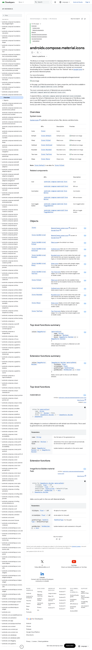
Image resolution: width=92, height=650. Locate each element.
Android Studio (78, 2)
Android (28, 593)
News (27, 606)
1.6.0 (85, 402)
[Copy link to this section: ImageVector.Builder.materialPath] (35, 471)
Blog (27, 609)
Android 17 (62, 591)
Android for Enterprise (29, 596)
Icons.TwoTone (46, 154)
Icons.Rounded (46, 150)
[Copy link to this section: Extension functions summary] (62, 356)
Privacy (39, 607)
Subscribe (69, 646)
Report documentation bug (85, 597)
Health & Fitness (39, 599)
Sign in (88, 2)
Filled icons (54, 242)
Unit (78, 370)
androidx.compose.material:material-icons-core (72, 397)
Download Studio (73, 607)
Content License (76, 546)
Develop (45, 19)
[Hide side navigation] (21, 647)
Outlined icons (55, 249)
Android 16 (62, 594)
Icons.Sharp (45, 159)
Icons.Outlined (46, 145)
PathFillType (69, 368)
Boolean (65, 335)
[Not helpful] (84, 18)
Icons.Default (46, 136)
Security (28, 600)
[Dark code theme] (85, 407)
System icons (34, 120)
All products (30, 635)
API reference (7, 9)
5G (38, 610)
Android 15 (62, 597)
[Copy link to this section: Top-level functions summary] (62, 325)
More (20, 2)
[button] (11, 23)
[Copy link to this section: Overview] (42, 112)
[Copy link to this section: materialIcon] (42, 395)
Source (28, 603)
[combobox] (43, 2)
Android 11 (62, 609)
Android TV (51, 608)
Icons (43, 131)
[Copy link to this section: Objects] (40, 221)
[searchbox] (12, 15)
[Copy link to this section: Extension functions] (52, 461)
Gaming (39, 591)
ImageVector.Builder (66, 337)
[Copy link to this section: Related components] (49, 171)
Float (64, 364)
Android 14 (62, 600)
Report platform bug (84, 592)
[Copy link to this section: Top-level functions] (52, 387)
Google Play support (84, 602)
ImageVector (41, 332)
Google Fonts (77, 69)
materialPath (71, 362)
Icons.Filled (45, 140)
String (61, 333)
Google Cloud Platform (33, 632)
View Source (80, 400)
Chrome (28, 626)
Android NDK (74, 611)
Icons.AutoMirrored (38, 235)
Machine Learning (39, 595)
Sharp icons (54, 263)
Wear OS (50, 596)
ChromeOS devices (51, 599)
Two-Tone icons (55, 272)
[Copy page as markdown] (38, 52)
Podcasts (28, 612)
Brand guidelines (43, 641)
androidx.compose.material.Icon (55, 182)
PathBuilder (68, 370)
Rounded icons (55, 255)
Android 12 (62, 606)
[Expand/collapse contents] (40, 24)
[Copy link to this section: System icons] (43, 116)
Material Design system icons (59, 228)
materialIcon (56, 332)
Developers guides (73, 600)
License (34, 641)
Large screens (52, 593)
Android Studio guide (74, 595)
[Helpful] (82, 18)
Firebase (28, 629)
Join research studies (85, 606)
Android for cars (51, 604)
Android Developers (35, 19)
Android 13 (62, 603)
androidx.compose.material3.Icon (56, 186)
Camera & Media (40, 603)
